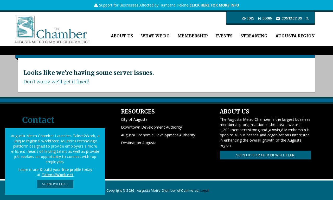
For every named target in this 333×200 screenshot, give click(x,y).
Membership (192, 36)
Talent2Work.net (58, 174)
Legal (204, 190)
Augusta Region (295, 36)
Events (224, 36)
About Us (122, 36)
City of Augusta (134, 119)
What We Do (155, 36)
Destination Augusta (139, 142)
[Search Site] (308, 18)
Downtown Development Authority (151, 127)
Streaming (254, 36)
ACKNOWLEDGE (55, 184)
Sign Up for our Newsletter (265, 154)
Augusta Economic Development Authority (158, 134)
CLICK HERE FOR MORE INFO (214, 5)
